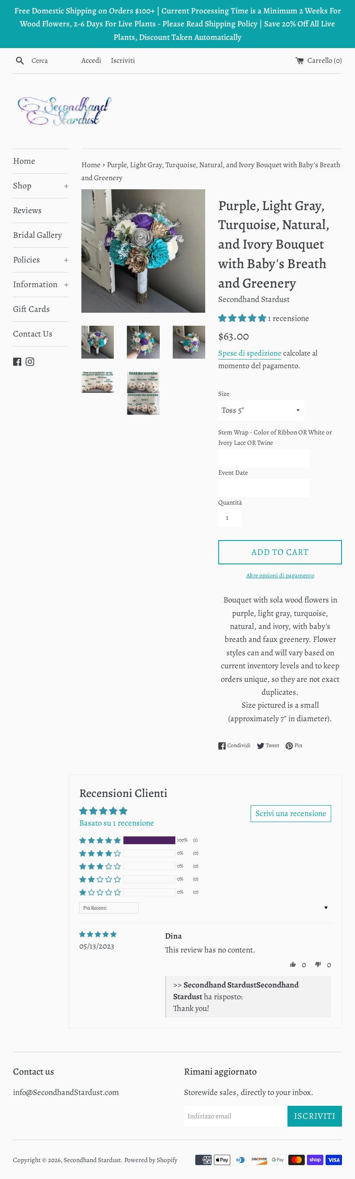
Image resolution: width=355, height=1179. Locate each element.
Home (24, 161)
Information (40, 284)
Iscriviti (123, 60)
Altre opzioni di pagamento (280, 575)
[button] (243, 318)
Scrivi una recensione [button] (290, 813)
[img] (97, 934)
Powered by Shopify (151, 1160)
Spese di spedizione (249, 353)
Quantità (230, 502)
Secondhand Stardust (92, 1160)
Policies (40, 260)
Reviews (27, 210)
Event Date (233, 472)
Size (223, 393)
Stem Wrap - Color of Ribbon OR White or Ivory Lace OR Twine (275, 437)
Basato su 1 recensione (116, 823)
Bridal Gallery (37, 235)
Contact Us (32, 334)
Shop (40, 185)
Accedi (91, 60)
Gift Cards (31, 309)
